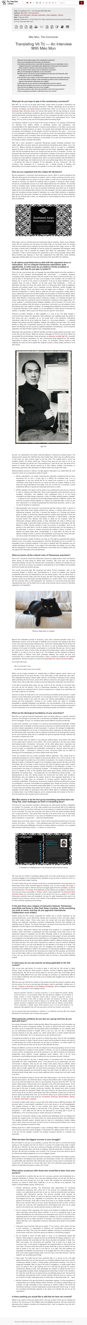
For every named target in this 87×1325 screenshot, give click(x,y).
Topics (43, 1322)
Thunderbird (46, 1097)
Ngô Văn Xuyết (67, 885)
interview (34, 15)
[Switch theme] (55, 2)
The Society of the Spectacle (35, 890)
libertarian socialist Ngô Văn (58, 336)
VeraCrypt (54, 1097)
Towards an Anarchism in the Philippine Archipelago (36, 986)
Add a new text (67, 1322)
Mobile (59, 1322)
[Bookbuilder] (40, 2)
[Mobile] (43, 2)
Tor (13, 1099)
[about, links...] (33, 2)
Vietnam (60, 15)
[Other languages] (37, 2)
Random (17, 1322)
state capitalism (52, 15)
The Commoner (33, 13)
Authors (36, 1322)
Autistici (17, 1099)
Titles (31, 1322)
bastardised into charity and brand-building (58, 659)
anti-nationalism (25, 15)
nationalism (42, 15)
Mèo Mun (24, 13)
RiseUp (72, 1097)
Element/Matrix (64, 1097)
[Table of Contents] (27, 2)
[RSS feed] (46, 2)
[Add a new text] (52, 2)
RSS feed (25, 1322)
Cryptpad (33, 1099)
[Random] (49, 2)
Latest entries (50, 1322)
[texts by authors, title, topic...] (30, 2)
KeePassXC (25, 1099)
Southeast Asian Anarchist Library (23, 111)
